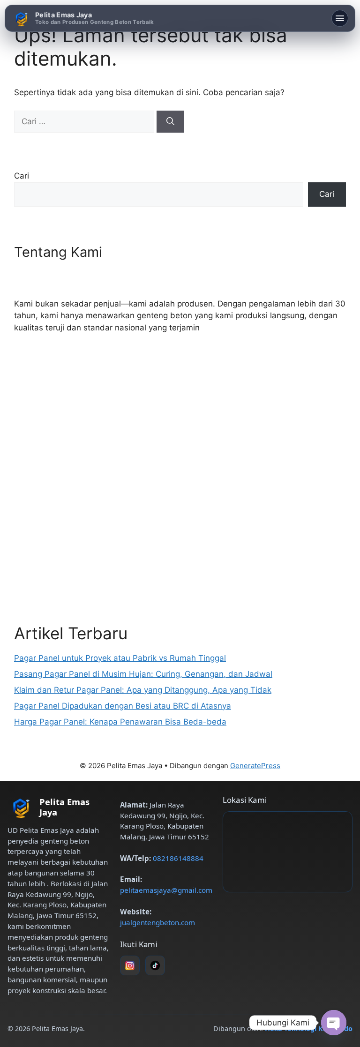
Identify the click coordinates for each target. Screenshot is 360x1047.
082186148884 (178, 858)
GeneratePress (255, 765)
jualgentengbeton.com (157, 922)
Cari (21, 175)
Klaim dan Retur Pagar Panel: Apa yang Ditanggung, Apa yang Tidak (142, 690)
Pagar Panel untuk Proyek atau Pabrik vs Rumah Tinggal (120, 658)
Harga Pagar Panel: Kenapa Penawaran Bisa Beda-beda (120, 721)
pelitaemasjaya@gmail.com (166, 890)
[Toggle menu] (339, 18)
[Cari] (170, 122)
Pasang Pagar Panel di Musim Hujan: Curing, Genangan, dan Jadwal (143, 674)
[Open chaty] (333, 1022)
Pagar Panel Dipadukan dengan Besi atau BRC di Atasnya (122, 705)
